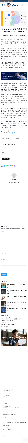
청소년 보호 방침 (16, 407)
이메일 (3, 259)
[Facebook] (3, 436)
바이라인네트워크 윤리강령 (7, 393)
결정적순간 (5, 326)
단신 (14, 26)
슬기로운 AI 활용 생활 (7, 320)
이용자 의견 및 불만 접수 (7, 429)
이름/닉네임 (4, 253)
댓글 (2, 231)
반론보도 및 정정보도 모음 (7, 396)
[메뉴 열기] (25, 5)
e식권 (3, 138)
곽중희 (8, 310)
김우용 (8, 287)
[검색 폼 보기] (22, 5)
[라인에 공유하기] (6, 166)
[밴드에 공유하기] (8, 166)
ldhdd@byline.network (15, 133)
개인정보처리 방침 (5, 395)
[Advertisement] (14, 208)
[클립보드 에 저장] (15, 166)
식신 (11, 138)
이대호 (7, 35)
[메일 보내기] (13, 166)
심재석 (8, 293)
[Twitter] (5, 436)
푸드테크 (17, 138)
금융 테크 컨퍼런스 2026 (6, 1)
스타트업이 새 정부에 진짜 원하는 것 (11, 319)
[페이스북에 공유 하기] (2, 166)
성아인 (8, 305)
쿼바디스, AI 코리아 (7, 317)
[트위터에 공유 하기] (4, 166)
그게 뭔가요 (5, 322)
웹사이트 (3, 266)
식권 (7, 138)
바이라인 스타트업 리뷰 (8, 324)
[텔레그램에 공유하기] (11, 166)
